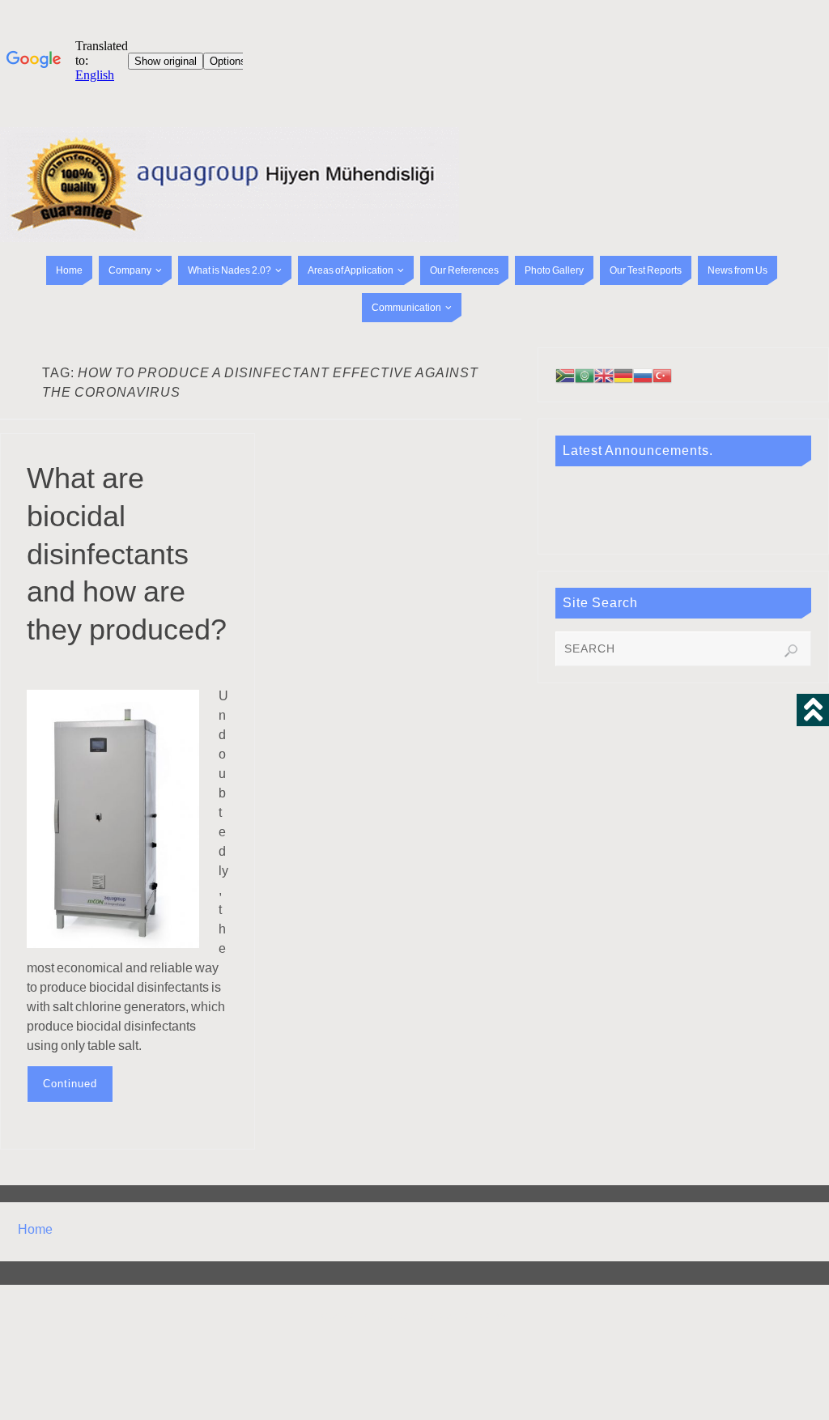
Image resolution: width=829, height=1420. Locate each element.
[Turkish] (662, 374)
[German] (623, 374)
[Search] (791, 651)
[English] (604, 374)
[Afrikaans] (565, 374)
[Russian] (643, 374)
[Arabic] (584, 374)
